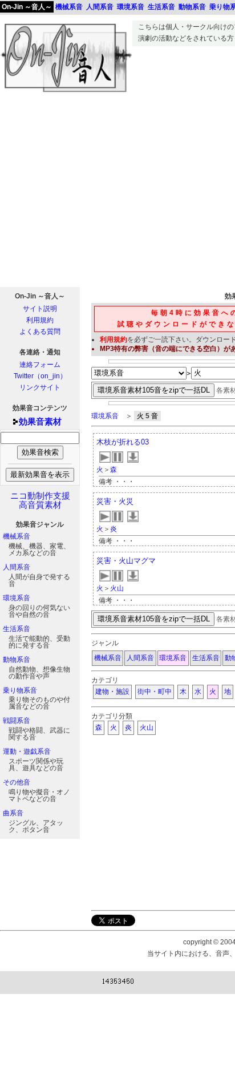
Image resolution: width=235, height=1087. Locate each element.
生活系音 (16, 629)
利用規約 (40, 320)
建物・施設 (112, 692)
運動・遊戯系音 (27, 751)
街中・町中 (154, 692)
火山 (117, 588)
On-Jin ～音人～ (27, 7)
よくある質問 (39, 332)
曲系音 (13, 813)
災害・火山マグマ (126, 560)
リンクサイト (39, 387)
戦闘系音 (16, 721)
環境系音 (16, 598)
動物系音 (16, 660)
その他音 (16, 782)
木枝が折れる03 (122, 442)
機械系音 (16, 536)
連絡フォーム (39, 365)
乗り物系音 (20, 690)
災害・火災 (114, 501)
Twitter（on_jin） (40, 376)
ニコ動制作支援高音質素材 (40, 500)
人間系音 (16, 567)
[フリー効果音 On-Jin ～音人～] (66, 92)
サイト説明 (40, 309)
